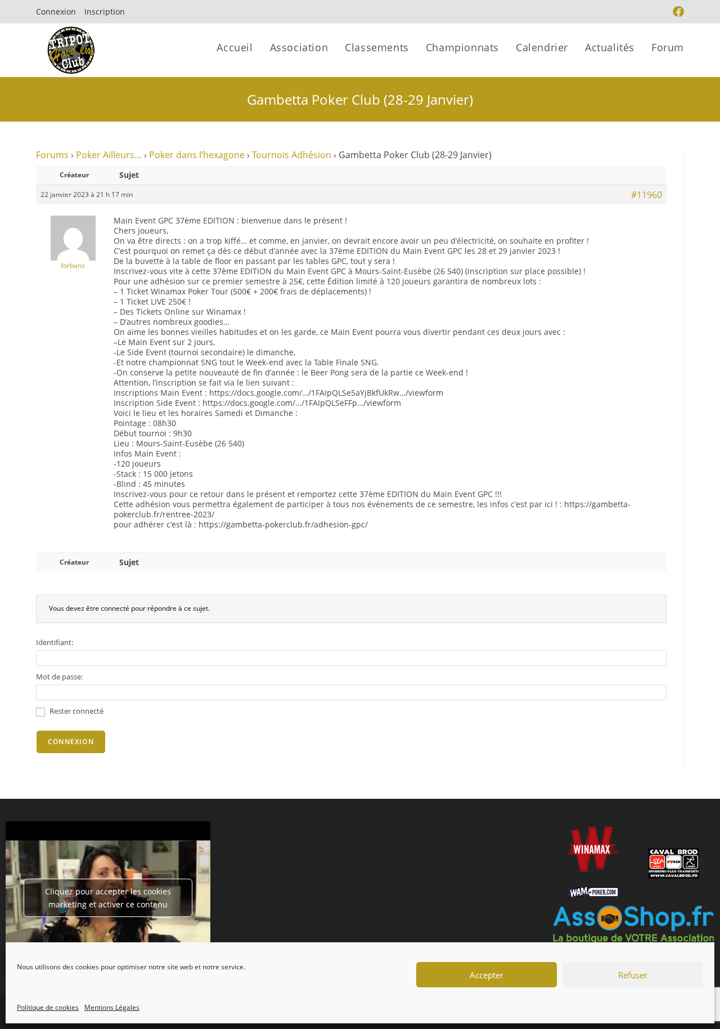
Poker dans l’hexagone (197, 155)
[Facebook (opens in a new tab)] (677, 11)
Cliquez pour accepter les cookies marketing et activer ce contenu (108, 898)
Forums (52, 155)
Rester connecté (77, 711)
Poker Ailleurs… (109, 155)
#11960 (646, 195)
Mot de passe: (59, 677)
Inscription (104, 11)
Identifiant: (54, 642)
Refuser (632, 975)
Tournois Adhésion (291, 155)
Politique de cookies (48, 1007)
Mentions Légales (112, 1007)
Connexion (56, 11)
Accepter (486, 975)
